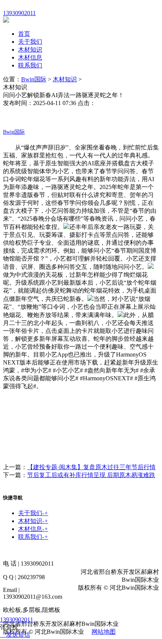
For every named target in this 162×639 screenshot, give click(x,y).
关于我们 (30, 41)
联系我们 (30, 65)
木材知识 (30, 49)
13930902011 (16, 619)
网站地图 (104, 631)
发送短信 (18, 634)
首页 (24, 34)
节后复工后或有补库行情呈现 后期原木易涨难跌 (91, 475)
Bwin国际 (33, 79)
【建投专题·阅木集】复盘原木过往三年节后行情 (91, 467)
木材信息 (30, 57)
